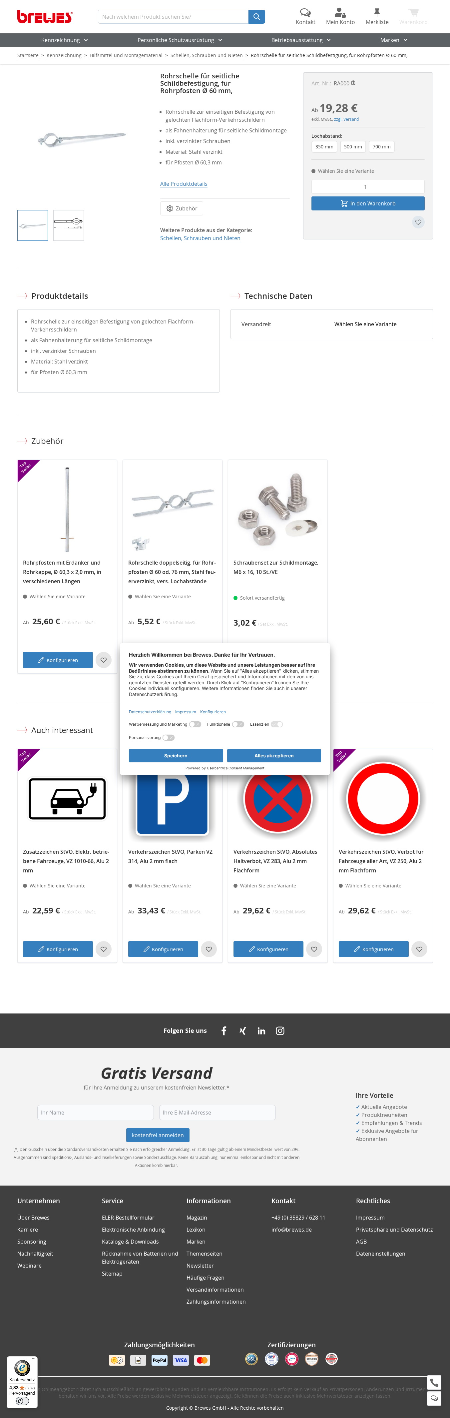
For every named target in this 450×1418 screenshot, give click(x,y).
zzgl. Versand (346, 119)
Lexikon (196, 1229)
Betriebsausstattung (297, 40)
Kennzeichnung (60, 40)
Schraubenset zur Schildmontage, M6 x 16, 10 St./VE (275, 567)
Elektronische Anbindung (133, 1229)
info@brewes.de (291, 1229)
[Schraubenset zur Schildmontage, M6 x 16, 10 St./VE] (277, 509)
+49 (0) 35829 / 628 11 (298, 1217)
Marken (389, 40)
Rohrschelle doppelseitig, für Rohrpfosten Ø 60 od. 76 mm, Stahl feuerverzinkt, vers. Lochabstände (172, 572)
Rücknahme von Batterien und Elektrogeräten (140, 1257)
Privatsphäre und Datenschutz (394, 1229)
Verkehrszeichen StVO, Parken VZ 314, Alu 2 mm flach (170, 856)
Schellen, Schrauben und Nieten (207, 55)
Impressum (370, 1217)
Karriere (27, 1229)
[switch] (22, 1401)
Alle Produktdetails (184, 183)
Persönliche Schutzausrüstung (176, 40)
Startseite (28, 55)
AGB (361, 1241)
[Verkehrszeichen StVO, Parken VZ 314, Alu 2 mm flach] (172, 798)
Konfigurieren (62, 660)
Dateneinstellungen (380, 1253)
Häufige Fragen (206, 1277)
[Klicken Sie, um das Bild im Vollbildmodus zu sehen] (82, 137)
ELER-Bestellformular (128, 1217)
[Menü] (34, 1360)
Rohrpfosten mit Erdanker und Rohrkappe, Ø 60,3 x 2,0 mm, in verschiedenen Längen (62, 572)
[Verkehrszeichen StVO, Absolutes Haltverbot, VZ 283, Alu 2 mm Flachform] (277, 798)
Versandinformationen (215, 1289)
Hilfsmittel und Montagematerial (126, 55)
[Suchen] (256, 17)
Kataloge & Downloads (130, 1241)
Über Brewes (33, 1217)
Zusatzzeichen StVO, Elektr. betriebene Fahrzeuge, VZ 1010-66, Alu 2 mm (66, 861)
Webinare (29, 1265)
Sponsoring (31, 1241)
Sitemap (112, 1273)
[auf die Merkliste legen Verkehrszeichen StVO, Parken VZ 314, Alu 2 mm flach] (209, 949)
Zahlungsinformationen (216, 1301)
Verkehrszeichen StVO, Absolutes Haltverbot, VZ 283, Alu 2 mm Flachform (275, 861)
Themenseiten (205, 1253)
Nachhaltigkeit (35, 1253)
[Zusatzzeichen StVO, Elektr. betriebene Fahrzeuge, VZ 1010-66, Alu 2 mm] (67, 798)
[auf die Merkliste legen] (418, 222)
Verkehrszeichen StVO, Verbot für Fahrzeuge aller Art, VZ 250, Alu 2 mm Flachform (381, 861)
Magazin (197, 1217)
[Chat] (434, 1398)
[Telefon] (434, 1382)
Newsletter (200, 1265)
